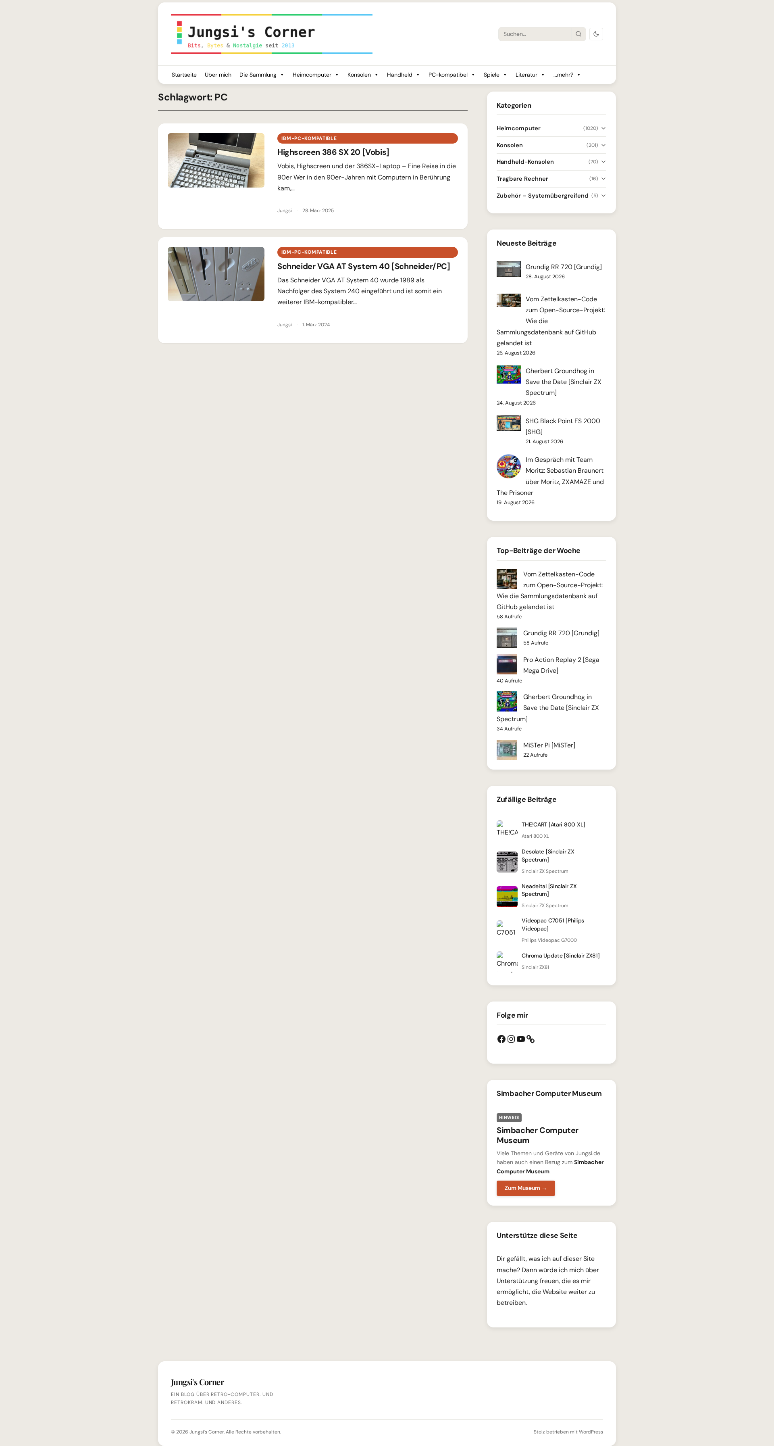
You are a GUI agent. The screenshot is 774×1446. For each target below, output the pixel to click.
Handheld (399, 74)
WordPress (591, 1432)
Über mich (218, 74)
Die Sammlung (258, 74)
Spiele (491, 74)
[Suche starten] (578, 34)
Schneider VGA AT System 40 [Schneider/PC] (363, 266)
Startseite (184, 74)
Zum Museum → (526, 1187)
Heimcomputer (312, 74)
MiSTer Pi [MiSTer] (549, 745)
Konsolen (359, 74)
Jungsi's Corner (206, 1432)
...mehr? (563, 74)
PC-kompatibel (448, 74)
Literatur (526, 74)
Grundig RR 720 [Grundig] (564, 267)
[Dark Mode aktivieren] (596, 34)
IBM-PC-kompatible (309, 138)
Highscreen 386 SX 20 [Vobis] (333, 152)
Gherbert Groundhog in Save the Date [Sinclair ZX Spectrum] (563, 382)
